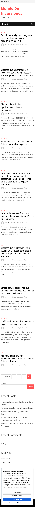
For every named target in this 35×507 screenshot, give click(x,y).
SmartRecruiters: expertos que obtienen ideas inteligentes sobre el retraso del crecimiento (17, 291)
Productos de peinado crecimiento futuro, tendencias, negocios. (16, 143)
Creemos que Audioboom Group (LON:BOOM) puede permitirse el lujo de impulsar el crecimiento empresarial (16, 252)
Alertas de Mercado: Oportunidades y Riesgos (17, 408)
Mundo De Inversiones (11, 11)
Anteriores (6, 377)
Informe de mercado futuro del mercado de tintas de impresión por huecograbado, (17, 216)
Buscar (3, 383)
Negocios (4, 32)
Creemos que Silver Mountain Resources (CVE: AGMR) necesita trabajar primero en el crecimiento (17, 73)
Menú (6, 24)
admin (8, 44)
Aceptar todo (17, 499)
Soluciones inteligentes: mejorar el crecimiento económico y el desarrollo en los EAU (17, 38)
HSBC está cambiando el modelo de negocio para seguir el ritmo (17, 323)
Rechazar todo (17, 496)
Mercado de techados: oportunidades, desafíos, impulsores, (12, 107)
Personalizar (17, 492)
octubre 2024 (5, 462)
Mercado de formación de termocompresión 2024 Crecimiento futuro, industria (17, 358)
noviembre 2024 (6, 459)
